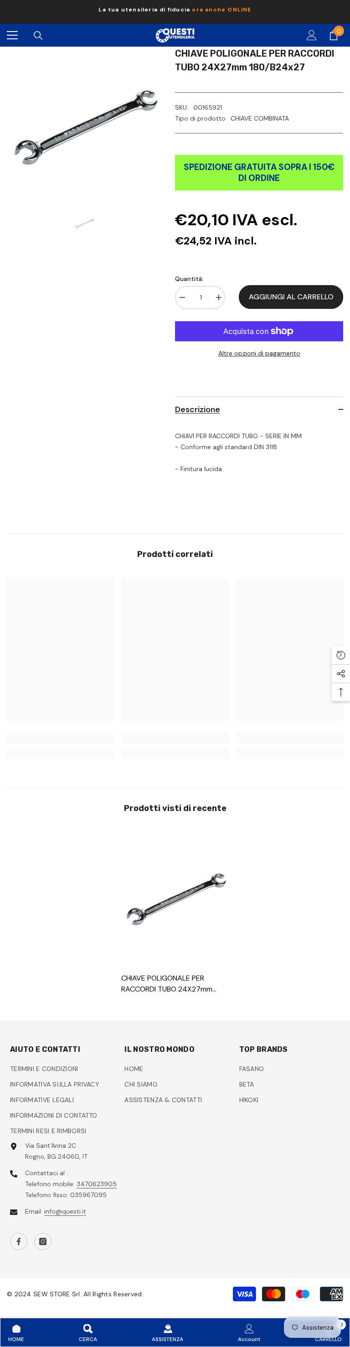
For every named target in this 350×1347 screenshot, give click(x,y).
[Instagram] (42, 1241)
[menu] (12, 35)
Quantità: (189, 279)
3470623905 (97, 1184)
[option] (175, 12)
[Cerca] (38, 35)
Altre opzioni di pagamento (259, 353)
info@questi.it (65, 1211)
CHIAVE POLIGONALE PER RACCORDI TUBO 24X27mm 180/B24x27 (166, 984)
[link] (60, 737)
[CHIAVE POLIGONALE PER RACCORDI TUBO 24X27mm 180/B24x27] (175, 896)
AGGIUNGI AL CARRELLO (291, 297)
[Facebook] (18, 1241)
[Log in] (312, 35)
